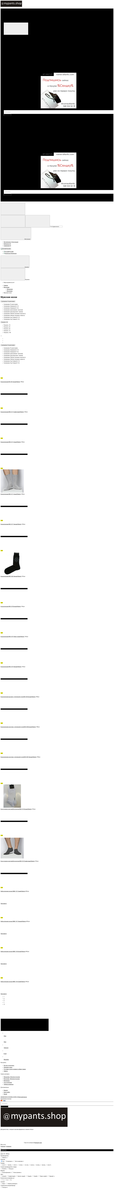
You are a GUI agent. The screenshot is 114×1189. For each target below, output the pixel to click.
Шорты (8, 126)
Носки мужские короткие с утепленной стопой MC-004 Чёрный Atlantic (18, 757)
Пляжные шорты (11, 148)
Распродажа (17, 70)
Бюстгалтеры (10, 42)
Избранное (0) (7, 243)
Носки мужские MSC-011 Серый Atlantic (11, 442)
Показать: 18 (4, 322)
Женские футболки (12, 55)
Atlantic (5, 1157)
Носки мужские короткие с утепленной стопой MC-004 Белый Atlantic (18, 727)
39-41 (15, 1165)
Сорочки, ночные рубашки (13, 52)
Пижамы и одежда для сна (14, 50)
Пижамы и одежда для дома (14, 137)
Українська (14, 253)
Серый (29, 1176)
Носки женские (11, 66)
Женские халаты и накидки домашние (16, 59)
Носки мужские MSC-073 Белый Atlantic (11, 606)
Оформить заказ (8, 1067)
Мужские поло (10, 133)
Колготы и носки (24, 63)
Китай (4, 1168)
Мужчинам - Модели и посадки (12, 1078)
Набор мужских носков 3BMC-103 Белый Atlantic (13, 951)
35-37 (4, 1165)
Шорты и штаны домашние (13, 61)
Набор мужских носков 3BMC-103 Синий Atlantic (13, 981)
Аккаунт (6, 1090)
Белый (4, 1176)
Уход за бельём (8, 1082)
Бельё (5, 120)
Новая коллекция (13, 1183)
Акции (5, 1094)
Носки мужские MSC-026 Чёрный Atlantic (11, 576)
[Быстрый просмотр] (39, 394)
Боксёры (9, 122)
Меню (30, 20)
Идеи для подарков (9, 70)
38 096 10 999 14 (11, 200)
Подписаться (7, 114)
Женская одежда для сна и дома (12, 48)
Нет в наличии (19, 1161)
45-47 (49, 1165)
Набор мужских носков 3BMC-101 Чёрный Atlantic (13, 921)
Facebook (3, 1146)
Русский (8, 248)
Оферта (6, 1071)
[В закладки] (35, 376)
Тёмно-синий (43, 1176)
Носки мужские (6, 1172)
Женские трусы (11, 44)
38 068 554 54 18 (10, 197)
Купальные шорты (11, 146)
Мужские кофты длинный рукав (15, 130)
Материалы (7, 1080)
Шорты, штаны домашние (13, 139)
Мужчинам (8, 118)
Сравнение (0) (7, 245)
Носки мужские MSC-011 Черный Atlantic (11, 524)
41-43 (27, 1165)
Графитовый (12, 1176)
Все (3, 1161)
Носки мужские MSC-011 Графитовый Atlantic (12, 412)
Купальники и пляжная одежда (12, 63)
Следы (8, 68)
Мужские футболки (12, 135)
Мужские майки (11, 131)
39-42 (21, 1165)
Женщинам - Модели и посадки (12, 1077)
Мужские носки (8, 150)
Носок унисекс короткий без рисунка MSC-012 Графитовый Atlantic (18, 861)
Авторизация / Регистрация (11, 242)
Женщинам (8, 38)
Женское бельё (8, 41)
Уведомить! (4, 903)
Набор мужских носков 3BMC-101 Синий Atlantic (13, 891)
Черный (52, 1176)
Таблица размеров (8, 1084)
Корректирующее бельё (13, 46)
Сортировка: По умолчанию (8, 301)
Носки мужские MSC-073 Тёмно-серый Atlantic (12, 636)
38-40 (10, 1165)
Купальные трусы (11, 144)
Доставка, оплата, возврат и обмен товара (15, 1069)
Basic (4, 1183)
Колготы (9, 65)
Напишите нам (38, 1142)
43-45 (32, 1165)
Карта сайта (7, 1092)
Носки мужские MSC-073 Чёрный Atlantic (11, 666)
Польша (11, 1168)
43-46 (38, 1165)
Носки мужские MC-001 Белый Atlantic (10, 381)
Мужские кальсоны (12, 141)
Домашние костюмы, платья (14, 57)
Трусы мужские (11, 124)
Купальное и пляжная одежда (11, 143)
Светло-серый (21, 1176)
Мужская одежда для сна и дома (12, 128)
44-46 (44, 1165)
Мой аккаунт (27, 239)
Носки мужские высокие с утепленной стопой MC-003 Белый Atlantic (18, 696)
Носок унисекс (17, 1172)
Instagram (8, 1146)
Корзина (27, 267)
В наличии (9, 1161)
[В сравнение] (12, 376)
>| (4, 1004)
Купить (26, 394)
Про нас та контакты (9, 1065)
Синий (36, 1176)
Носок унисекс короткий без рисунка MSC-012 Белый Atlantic (16, 809)
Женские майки (11, 54)
